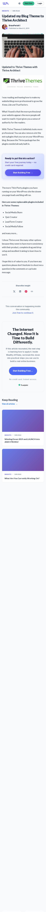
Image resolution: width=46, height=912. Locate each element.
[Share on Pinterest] (26, 291)
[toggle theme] (19, 3)
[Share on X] (14, 291)
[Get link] (31, 291)
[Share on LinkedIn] (20, 291)
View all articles (9, 404)
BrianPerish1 (14, 25)
